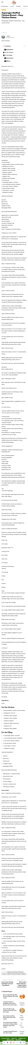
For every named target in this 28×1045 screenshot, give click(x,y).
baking (15, 972)
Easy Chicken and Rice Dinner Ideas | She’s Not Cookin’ (9, 1017)
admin (8, 36)
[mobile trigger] (3, 2)
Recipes (3, 9)
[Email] (14, 1042)
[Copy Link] (17, 1042)
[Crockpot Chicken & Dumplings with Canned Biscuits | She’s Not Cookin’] (22, 1003)
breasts (21, 972)
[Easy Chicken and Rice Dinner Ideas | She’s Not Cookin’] (22, 1017)
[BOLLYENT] (14, 2)
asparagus (10, 972)
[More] (23, 1042)
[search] (25, 2)
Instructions (9, 58)
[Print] (20, 1042)
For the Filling (8, 55)
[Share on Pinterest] (10, 1042)
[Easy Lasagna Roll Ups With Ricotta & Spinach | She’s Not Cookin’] (22, 996)
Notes (8, 61)
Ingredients (10, 49)
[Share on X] (7, 1042)
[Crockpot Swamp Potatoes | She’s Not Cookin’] (22, 1032)
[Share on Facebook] (4, 1042)
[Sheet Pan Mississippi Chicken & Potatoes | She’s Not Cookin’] (22, 1010)
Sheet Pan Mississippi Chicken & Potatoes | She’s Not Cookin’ (10, 1010)
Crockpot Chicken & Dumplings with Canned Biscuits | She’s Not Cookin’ (10, 1003)
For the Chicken (9, 52)
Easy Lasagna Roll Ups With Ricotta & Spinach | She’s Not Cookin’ (10, 996)
